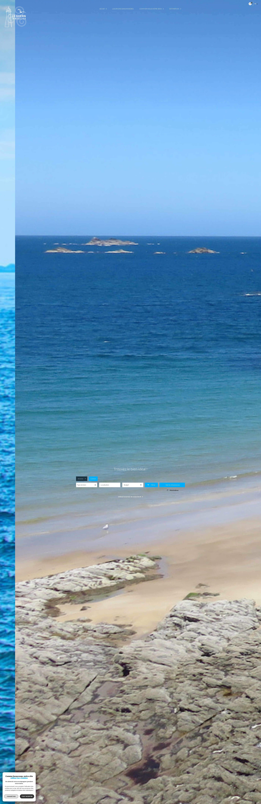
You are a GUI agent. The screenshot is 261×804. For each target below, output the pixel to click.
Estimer (93, 479)
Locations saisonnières (123, 9)
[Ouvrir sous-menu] (106, 9)
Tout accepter (27, 796)
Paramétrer (11, 796)
